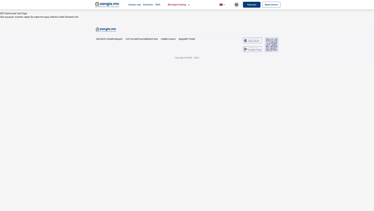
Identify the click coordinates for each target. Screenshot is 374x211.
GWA (157, 4)
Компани (148, 4)
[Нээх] (189, 5)
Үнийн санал (168, 39)
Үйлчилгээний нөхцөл (109, 39)
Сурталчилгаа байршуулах (141, 39)
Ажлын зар (134, 4)
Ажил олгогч (271, 5)
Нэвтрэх (251, 5)
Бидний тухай (187, 39)
